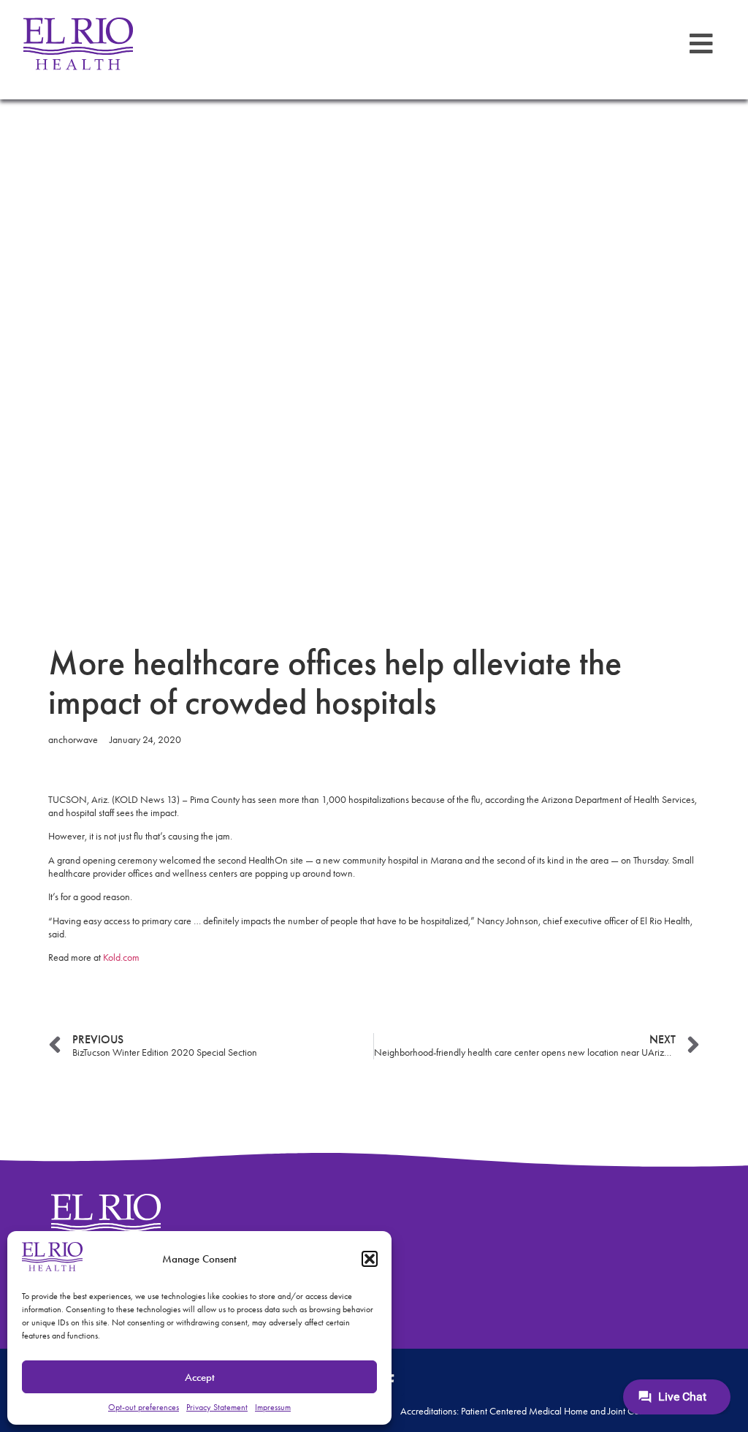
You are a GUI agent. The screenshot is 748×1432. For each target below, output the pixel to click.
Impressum (273, 1407)
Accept (200, 1377)
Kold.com (121, 957)
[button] (369, 1259)
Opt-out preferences (143, 1407)
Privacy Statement (217, 1407)
